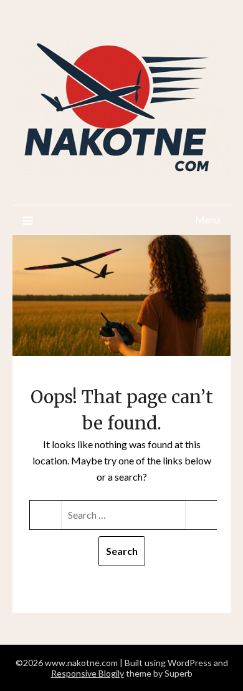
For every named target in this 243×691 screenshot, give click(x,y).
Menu (207, 219)
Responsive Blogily (87, 673)
